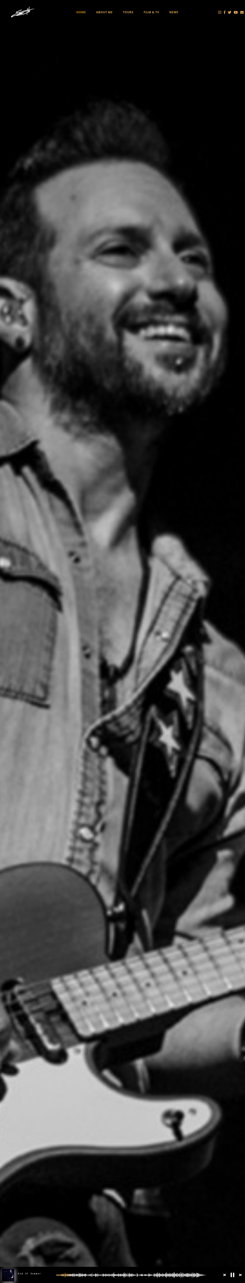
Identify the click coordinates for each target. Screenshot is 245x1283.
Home (81, 12)
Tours (128, 12)
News (173, 12)
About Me (104, 12)
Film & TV (151, 12)
